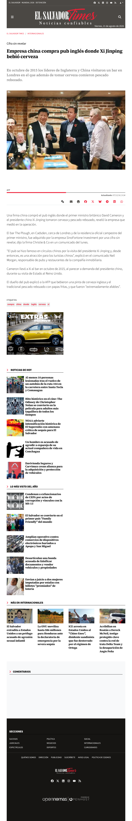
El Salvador (14, 2)
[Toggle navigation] (12, 17)
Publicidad (56, 757)
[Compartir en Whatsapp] (121, 201)
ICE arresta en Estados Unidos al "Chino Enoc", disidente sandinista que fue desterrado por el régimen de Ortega (81, 637)
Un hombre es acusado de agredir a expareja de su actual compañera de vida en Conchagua (43, 446)
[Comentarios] (63, 201)
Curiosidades (90, 747)
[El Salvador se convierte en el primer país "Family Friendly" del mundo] (15, 522)
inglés (34, 304)
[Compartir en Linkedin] (114, 201)
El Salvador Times (15, 33)
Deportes (51, 747)
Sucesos (13, 739)
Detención (41, 2)
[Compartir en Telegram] (107, 201)
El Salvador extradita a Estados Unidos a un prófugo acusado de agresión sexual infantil (19, 634)
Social (87, 739)
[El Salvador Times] (66, 17)
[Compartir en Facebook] (85, 201)
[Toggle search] (120, 17)
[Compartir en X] (92, 201)
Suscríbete (69, 757)
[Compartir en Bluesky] (100, 201)
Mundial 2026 (28, 2)
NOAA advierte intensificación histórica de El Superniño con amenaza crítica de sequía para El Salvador (43, 427)
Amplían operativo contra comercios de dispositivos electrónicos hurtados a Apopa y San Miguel (42, 541)
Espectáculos (16, 747)
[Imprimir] (78, 201)
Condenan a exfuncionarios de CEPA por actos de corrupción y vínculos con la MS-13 (43, 499)
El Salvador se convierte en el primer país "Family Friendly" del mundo (44, 519)
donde (26, 304)
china (18, 304)
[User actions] (121, 3)
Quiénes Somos (28, 757)
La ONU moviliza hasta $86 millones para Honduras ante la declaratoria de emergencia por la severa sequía (50, 635)
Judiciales (14, 743)
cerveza (42, 304)
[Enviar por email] (71, 201)
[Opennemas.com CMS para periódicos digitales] (66, 802)
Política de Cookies (101, 757)
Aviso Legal (83, 757)
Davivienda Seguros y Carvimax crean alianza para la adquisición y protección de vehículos (44, 468)
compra (10, 304)
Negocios (51, 743)
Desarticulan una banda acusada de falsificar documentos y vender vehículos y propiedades (41, 563)
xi (48, 304)
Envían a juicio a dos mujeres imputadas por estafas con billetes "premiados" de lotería (44, 584)
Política (51, 739)
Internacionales (36, 33)
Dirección (43, 757)
